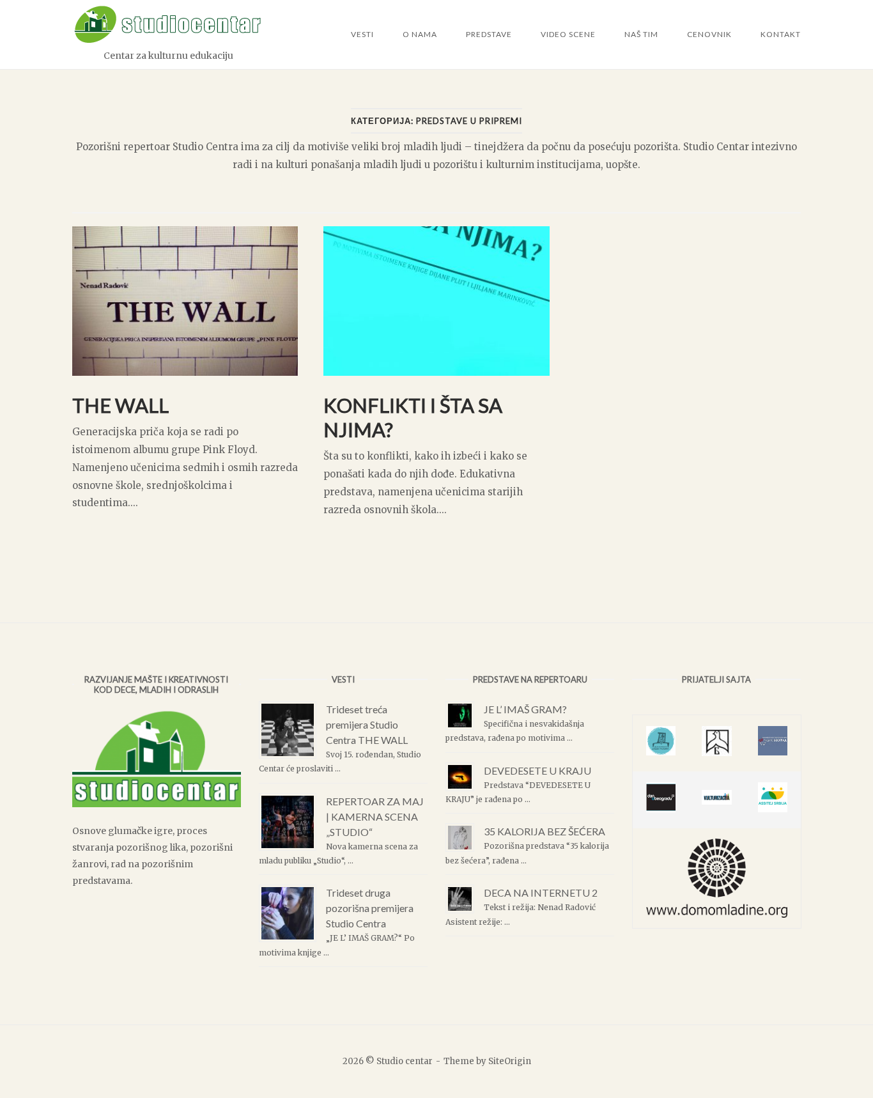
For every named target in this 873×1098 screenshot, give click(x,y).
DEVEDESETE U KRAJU (537, 770)
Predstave (489, 34)
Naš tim (641, 34)
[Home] (168, 40)
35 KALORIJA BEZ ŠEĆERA (544, 831)
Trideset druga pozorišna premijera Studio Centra (369, 907)
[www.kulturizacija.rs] (717, 801)
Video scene (568, 34)
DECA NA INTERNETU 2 (541, 892)
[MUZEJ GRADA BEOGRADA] (717, 752)
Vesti (362, 34)
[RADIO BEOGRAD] (772, 751)
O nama (420, 34)
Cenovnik (709, 34)
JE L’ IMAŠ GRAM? (525, 709)
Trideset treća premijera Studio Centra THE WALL (367, 724)
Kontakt (781, 34)
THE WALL (120, 405)
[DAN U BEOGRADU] (661, 808)
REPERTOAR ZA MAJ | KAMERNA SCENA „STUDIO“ (375, 816)
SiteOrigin (509, 1061)
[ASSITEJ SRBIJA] (772, 808)
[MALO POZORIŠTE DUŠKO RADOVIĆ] (661, 751)
